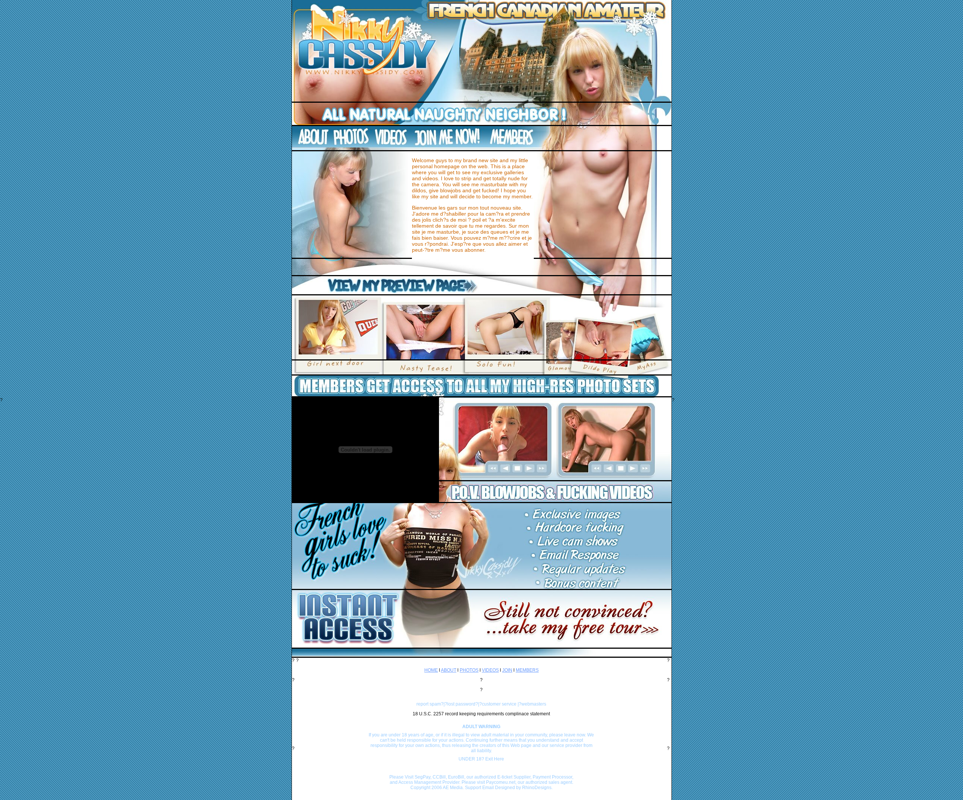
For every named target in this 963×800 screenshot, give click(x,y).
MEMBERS (527, 670)
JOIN (507, 670)
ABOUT (448, 670)
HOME (431, 670)
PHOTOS (469, 670)
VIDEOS (490, 670)
